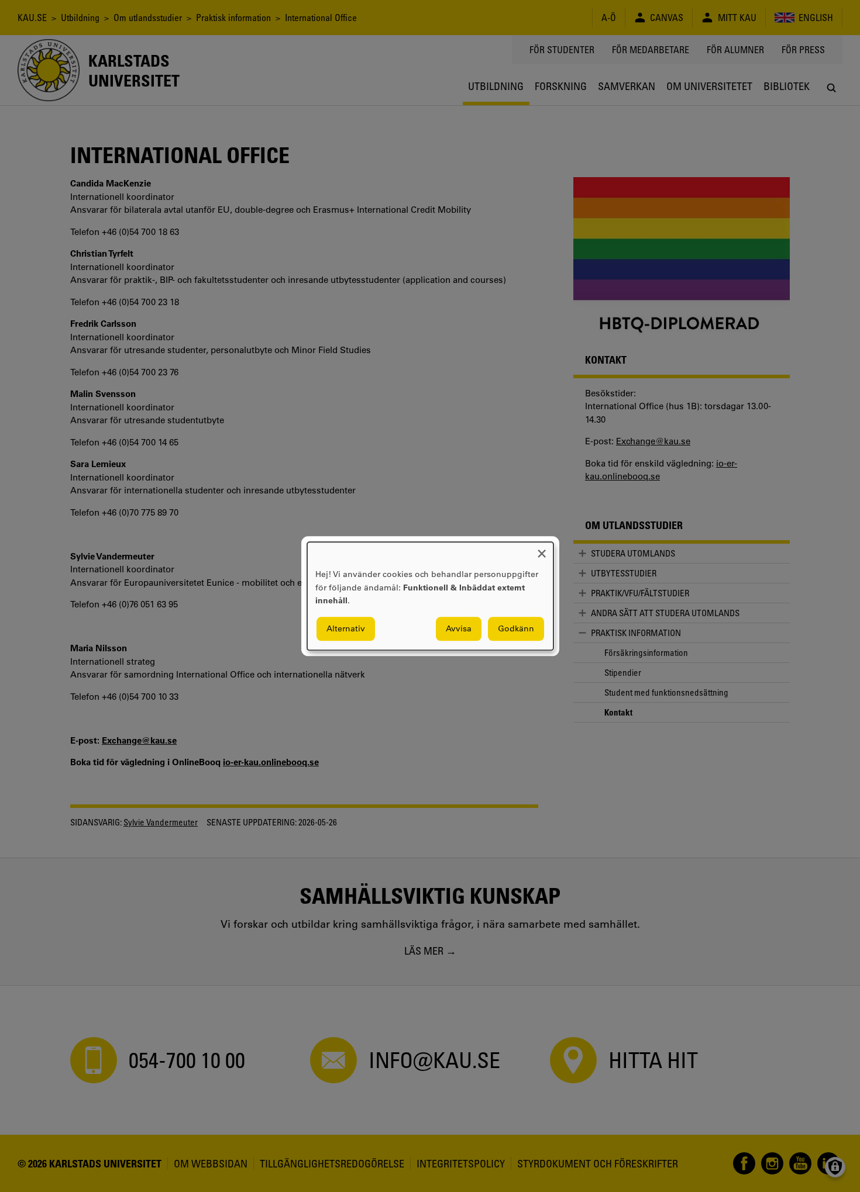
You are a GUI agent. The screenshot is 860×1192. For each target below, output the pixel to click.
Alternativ (345, 628)
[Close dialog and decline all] (541, 549)
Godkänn (516, 628)
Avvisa (459, 628)
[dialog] (430, 596)
